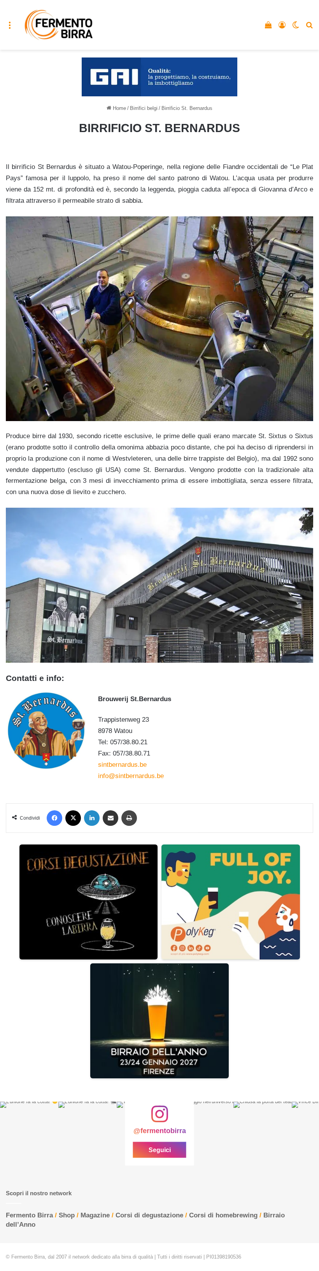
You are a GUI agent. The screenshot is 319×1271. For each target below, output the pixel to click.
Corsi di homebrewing (223, 1215)
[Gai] (159, 77)
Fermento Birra (29, 1215)
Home (118, 108)
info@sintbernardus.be (131, 776)
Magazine (95, 1215)
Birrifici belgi (144, 108)
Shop (67, 1215)
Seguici (160, 1150)
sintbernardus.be (122, 764)
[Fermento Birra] (59, 24)
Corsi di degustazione (149, 1215)
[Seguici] (159, 1118)
